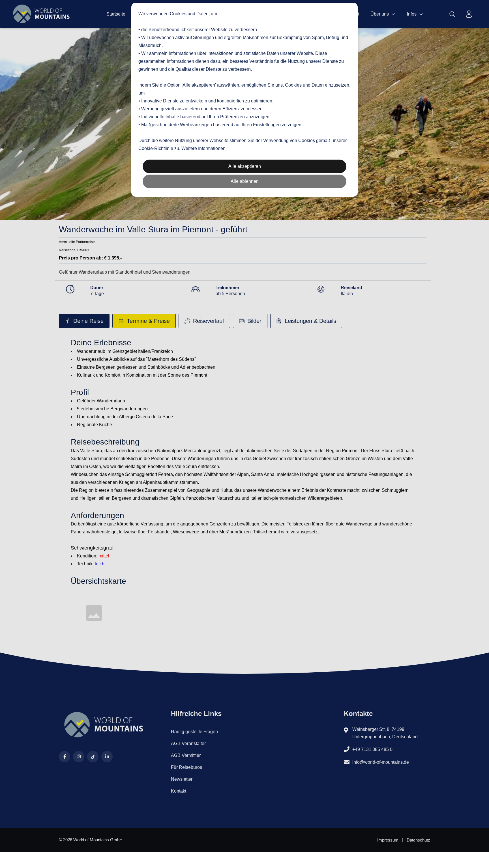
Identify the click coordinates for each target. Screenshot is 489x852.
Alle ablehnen (245, 181)
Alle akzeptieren (244, 166)
